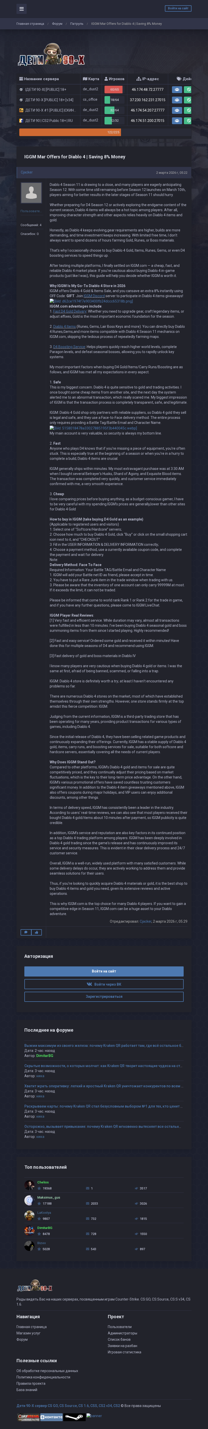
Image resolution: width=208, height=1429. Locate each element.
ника (40, 1076)
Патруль (76, 24)
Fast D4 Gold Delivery (69, 311)
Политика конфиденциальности (43, 1377)
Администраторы (122, 1333)
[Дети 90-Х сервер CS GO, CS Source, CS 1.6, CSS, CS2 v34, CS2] (50, 51)
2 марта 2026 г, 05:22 (171, 173)
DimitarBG (44, 1056)
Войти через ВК (106, 984)
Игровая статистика (124, 1352)
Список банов (119, 1339)
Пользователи (120, 1327)
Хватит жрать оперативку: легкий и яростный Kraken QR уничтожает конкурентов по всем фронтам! (111, 1086)
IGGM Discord (94, 296)
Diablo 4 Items (64, 326)
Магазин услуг (28, 1333)
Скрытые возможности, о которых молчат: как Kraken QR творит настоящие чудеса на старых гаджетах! (115, 1066)
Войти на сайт (178, 8)
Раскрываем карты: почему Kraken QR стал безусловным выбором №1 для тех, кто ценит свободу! (110, 1106)
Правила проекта (30, 1383)
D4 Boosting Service (69, 347)
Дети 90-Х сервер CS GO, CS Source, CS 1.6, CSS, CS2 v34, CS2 (68, 1406)
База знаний (26, 1390)
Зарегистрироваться (104, 996)
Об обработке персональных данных (47, 1371)
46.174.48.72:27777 (147, 90)
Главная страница (30, 24)
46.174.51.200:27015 (147, 121)
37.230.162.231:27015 (147, 100)
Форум (57, 24)
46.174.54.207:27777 (147, 110)
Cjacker (27, 172)
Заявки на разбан (122, 1346)
